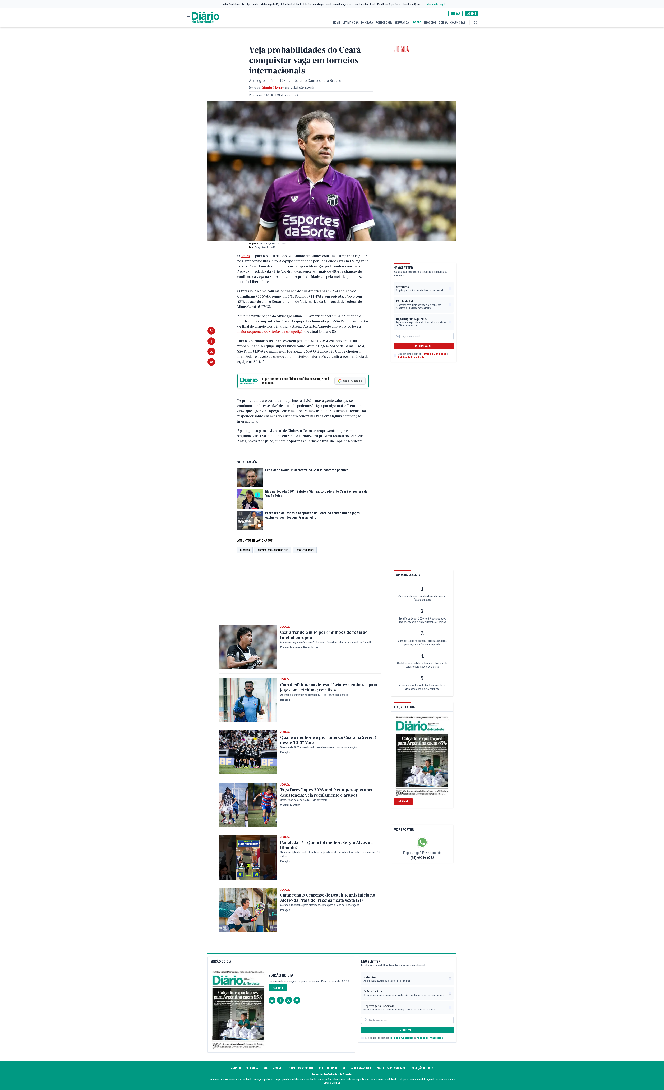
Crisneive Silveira (271, 87)
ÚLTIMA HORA (350, 22)
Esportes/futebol (305, 550)
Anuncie (236, 1068)
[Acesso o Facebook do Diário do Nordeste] (280, 1000)
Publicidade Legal (435, 4)
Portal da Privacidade (390, 1068)
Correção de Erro (421, 1068)
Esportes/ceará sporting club (272, 550)
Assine (277, 1068)
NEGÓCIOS (430, 22)
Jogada (401, 49)
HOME (336, 22)
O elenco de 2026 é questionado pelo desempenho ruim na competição (318, 747)
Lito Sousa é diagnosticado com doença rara (327, 4)
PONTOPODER (384, 22)
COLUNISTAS (457, 22)
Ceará (245, 255)
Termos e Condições (434, 353)
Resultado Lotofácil (364, 4)
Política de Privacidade (411, 357)
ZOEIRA (443, 22)
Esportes (245, 550)
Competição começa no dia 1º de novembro (304, 800)
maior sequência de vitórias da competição (271, 331)
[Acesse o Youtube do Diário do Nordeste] (296, 1000)
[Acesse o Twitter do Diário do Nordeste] (288, 1000)
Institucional (328, 1068)
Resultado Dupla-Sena (388, 4)
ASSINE (471, 13)
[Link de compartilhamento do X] (211, 351)
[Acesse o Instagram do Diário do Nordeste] (272, 1000)
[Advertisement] (300, 594)
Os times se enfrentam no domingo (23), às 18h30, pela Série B (314, 694)
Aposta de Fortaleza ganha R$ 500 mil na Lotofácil (274, 4)
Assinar (403, 801)
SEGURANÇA (402, 22)
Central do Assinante (300, 1068)
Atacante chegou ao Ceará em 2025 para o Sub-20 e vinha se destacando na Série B (325, 642)
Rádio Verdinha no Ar (233, 4)
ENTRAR (455, 13)
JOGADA (416, 22)
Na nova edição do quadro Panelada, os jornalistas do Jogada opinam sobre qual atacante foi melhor (330, 854)
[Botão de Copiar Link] (211, 362)
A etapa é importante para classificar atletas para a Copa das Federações (319, 905)
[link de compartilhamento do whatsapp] (211, 331)
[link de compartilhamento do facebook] (211, 341)
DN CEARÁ (367, 22)
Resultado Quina (411, 4)
